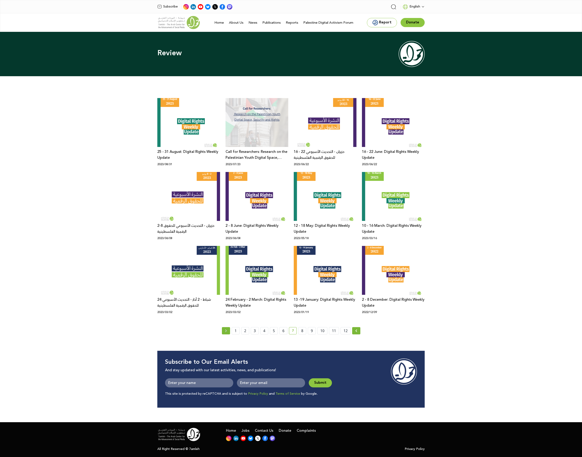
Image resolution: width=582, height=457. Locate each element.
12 (346, 330)
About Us (236, 22)
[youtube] (200, 7)
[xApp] (215, 7)
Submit (320, 383)
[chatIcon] (229, 7)
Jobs (245, 430)
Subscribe (170, 6)
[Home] (179, 22)
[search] (393, 7)
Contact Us (264, 430)
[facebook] (222, 7)
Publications (271, 22)
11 (334, 330)
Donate (285, 430)
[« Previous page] (226, 330)
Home (219, 22)
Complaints (306, 430)
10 (322, 330)
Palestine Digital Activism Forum (328, 22)
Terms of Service (288, 393)
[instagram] (186, 7)
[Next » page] (356, 330)
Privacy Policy (258, 393)
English (414, 6)
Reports (292, 22)
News (252, 22)
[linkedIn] (193, 7)
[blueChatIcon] (208, 7)
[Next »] (356, 330)
